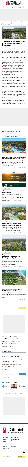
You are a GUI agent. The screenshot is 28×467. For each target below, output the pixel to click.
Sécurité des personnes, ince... (10, 364)
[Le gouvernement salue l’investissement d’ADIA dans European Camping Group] (14, 145)
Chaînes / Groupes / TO (16, 21)
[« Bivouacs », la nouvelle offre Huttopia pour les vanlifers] (14, 179)
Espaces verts (6, 354)
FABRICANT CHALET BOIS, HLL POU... (11, 356)
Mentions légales (14, 437)
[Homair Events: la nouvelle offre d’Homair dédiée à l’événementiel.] (14, 212)
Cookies (12, 444)
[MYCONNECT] (5, 386)
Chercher (22, 374)
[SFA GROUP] (22, 386)
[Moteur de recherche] (23, 7)
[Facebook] (22, 452)
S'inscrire (22, 307)
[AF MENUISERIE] (14, 386)
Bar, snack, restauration (9, 343)
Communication (6, 346)
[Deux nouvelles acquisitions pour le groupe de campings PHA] (14, 277)
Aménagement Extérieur (8, 338)
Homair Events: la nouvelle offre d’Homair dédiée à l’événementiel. (12, 224)
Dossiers (5, 439)
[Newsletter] (16, 7)
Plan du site (13, 446)
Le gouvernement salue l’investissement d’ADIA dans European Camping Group (14, 157)
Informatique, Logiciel (8, 361)
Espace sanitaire (6, 351)
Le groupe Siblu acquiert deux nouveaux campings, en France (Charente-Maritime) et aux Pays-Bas (13, 256)
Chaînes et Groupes (7, 221)
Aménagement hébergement (9, 341)
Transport (5, 369)
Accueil (2, 21)
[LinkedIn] (24, 452)
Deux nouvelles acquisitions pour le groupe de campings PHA (12, 289)
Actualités (5, 437)
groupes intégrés (6, 188)
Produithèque (6, 448)
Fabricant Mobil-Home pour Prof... (11, 359)
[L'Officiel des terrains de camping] (14, 3)
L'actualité (7, 21)
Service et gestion (7, 366)
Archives (5, 450)
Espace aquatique (7, 348)
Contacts (13, 442)
